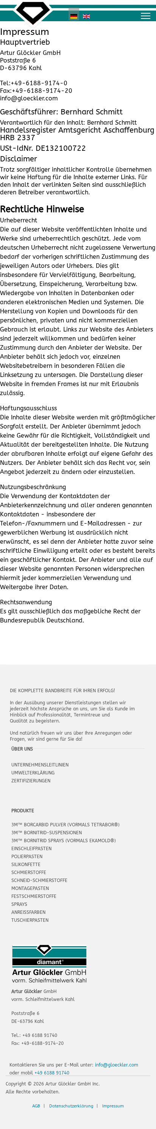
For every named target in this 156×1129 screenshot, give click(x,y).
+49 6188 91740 (51, 1073)
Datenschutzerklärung (71, 1106)
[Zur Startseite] (30, 14)
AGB (36, 1106)
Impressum (113, 1106)
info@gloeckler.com (116, 1065)
